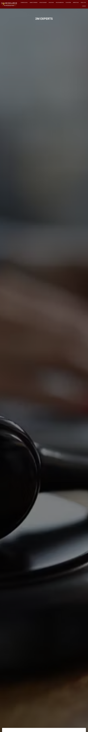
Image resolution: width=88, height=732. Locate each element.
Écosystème (68, 2)
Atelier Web (51, 2)
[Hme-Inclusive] (9, 4)
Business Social (24, 2)
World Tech (83, 2)
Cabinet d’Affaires (33, 2)
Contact (84, 6)
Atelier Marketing (60, 2)
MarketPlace (76, 2)
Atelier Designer (43, 2)
